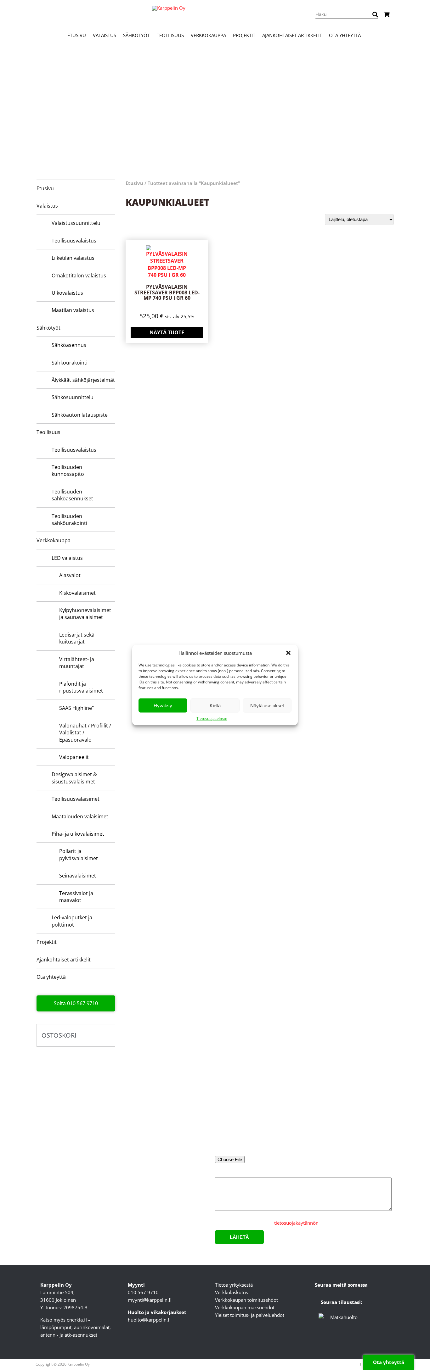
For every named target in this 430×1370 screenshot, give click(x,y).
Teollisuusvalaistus (74, 240)
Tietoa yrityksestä (234, 1285)
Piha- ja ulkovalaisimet (78, 833)
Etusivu (76, 35)
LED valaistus (67, 557)
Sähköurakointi (70, 362)
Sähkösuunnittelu (72, 397)
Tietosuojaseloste (211, 718)
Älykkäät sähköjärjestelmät (83, 379)
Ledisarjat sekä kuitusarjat (76, 638)
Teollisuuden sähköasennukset (72, 495)
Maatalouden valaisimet (80, 816)
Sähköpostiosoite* (235, 1125)
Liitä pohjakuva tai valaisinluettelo (252, 1151)
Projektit (244, 35)
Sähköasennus (69, 345)
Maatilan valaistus (73, 310)
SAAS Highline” (76, 707)
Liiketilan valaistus (73, 257)
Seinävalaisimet (77, 875)
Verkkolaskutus (231, 1292)
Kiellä (215, 705)
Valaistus (104, 35)
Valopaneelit (74, 757)
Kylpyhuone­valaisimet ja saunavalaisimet (85, 614)
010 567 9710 (143, 1292)
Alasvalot (70, 575)
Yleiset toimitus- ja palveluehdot (249, 1315)
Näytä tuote (167, 332)
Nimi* (221, 1099)
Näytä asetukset (267, 705)
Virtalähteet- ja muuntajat (76, 663)
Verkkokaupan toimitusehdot (246, 1300)
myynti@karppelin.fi (150, 1300)
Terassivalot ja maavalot (76, 897)
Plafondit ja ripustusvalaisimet (81, 687)
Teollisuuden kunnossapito (68, 470)
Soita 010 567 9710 (76, 1003)
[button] (288, 653)
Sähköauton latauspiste (80, 414)
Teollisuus (170, 35)
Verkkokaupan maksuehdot (244, 1307)
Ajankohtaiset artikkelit (292, 35)
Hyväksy (163, 705)
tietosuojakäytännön (296, 1223)
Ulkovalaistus (67, 292)
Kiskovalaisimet (77, 592)
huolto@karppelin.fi (149, 1320)
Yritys (313, 1099)
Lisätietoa (225, 1173)
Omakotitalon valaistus (79, 275)
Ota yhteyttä (345, 35)
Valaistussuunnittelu (76, 223)
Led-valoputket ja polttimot (72, 921)
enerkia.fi (77, 1320)
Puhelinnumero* (325, 1125)
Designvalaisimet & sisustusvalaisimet (74, 778)
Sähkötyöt (136, 35)
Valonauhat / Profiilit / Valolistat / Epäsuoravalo (85, 732)
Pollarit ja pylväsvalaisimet (78, 854)
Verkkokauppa (208, 35)
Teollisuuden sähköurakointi (69, 519)
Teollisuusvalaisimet (75, 798)
